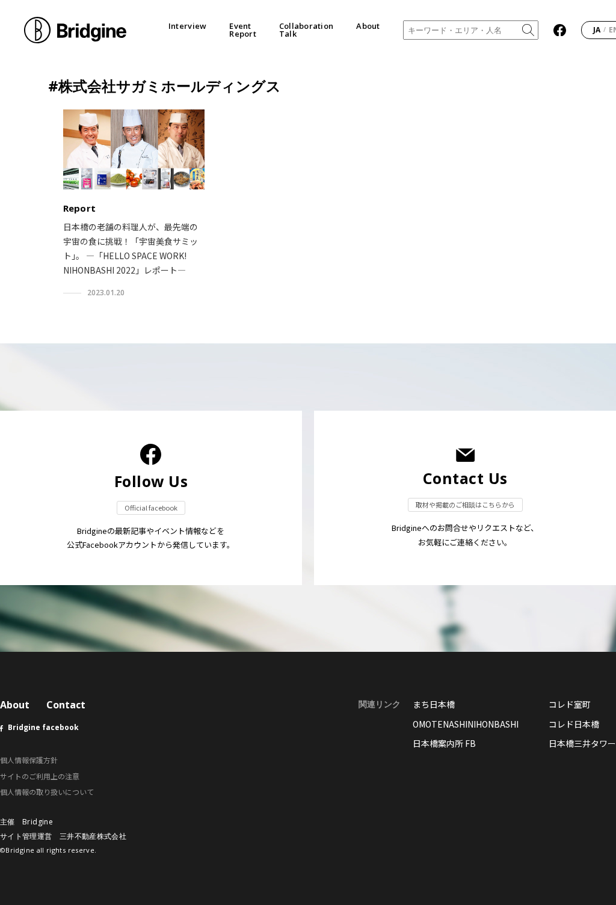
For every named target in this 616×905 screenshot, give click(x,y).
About (368, 26)
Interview (187, 26)
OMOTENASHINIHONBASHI (466, 724)
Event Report (242, 30)
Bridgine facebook (43, 727)
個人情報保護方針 (29, 760)
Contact (65, 704)
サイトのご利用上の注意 (39, 776)
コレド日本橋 (574, 724)
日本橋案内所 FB (444, 743)
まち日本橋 (434, 704)
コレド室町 (570, 704)
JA (596, 30)
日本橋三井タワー (582, 743)
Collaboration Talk (306, 30)
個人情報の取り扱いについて (47, 792)
